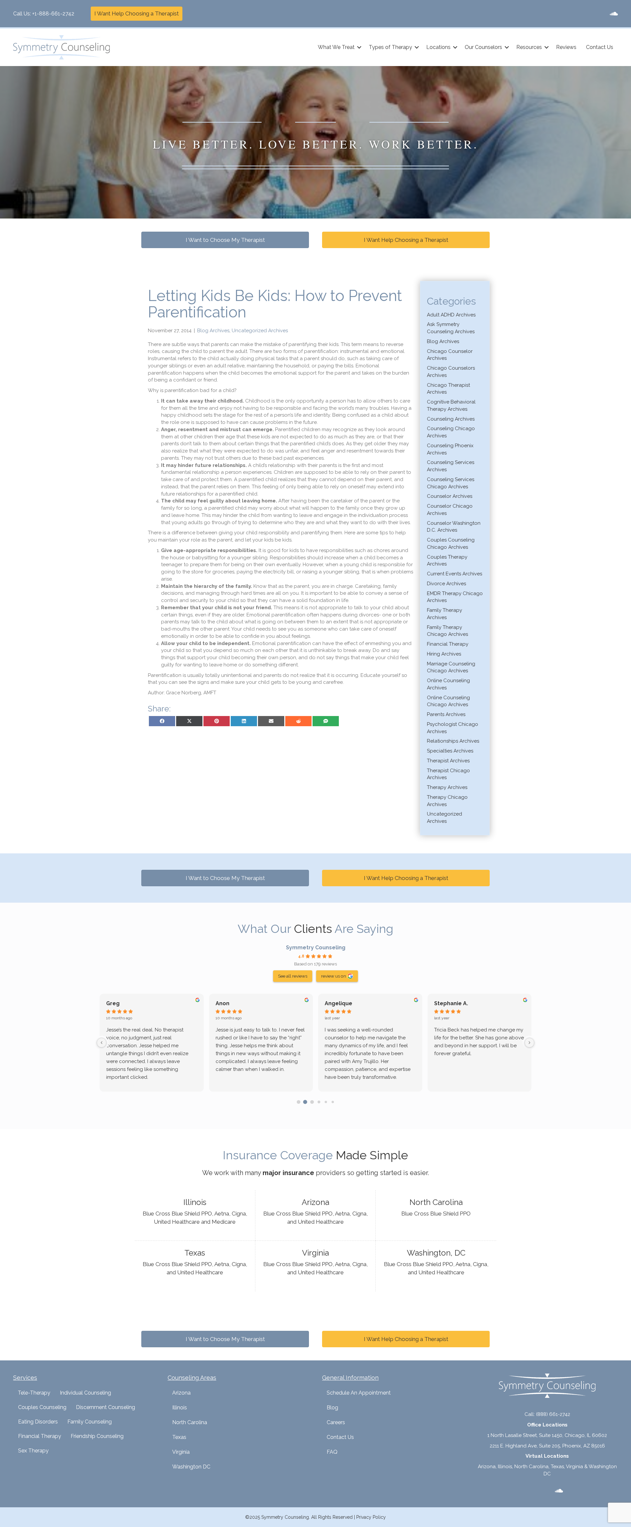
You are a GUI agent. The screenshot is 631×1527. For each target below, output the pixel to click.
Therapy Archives (447, 787)
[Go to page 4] (325, 1101)
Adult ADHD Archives (451, 315)
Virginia (181, 1452)
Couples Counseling (42, 1407)
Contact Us (599, 47)
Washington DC (191, 1467)
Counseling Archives (451, 419)
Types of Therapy (390, 47)
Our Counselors (483, 47)
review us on (333, 976)
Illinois (179, 1407)
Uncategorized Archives (260, 331)
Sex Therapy (33, 1450)
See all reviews (292, 976)
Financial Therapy (447, 644)
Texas (179, 1437)
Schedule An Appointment (359, 1393)
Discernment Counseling (105, 1407)
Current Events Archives (454, 574)
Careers (336, 1422)
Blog (332, 1407)
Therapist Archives (448, 761)
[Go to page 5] (332, 1102)
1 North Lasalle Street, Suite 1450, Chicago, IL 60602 (547, 1435)
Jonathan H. (231, 1003)
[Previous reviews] (101, 1043)
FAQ (332, 1452)
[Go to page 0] (298, 1101)
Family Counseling (89, 1422)
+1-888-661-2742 (53, 14)
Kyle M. (443, 1003)
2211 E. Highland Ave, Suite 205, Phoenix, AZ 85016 (547, 1446)
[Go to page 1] (305, 1102)
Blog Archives (213, 331)
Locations (438, 47)
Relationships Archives (453, 741)
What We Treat (336, 47)
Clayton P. (119, 1003)
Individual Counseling (85, 1393)
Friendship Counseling (97, 1436)
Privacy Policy (371, 1517)
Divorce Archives (446, 584)
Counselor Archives (449, 496)
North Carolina (189, 1422)
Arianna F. (337, 1003)
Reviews (566, 47)
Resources (529, 47)
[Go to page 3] (319, 1102)
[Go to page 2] (312, 1102)
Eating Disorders (38, 1422)
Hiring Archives (444, 654)
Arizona (181, 1393)
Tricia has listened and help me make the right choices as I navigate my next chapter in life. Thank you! (151, 1038)
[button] (359, 47)
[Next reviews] (529, 1043)
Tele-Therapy (34, 1393)
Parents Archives (446, 714)
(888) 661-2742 (553, 1414)
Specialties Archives (450, 751)
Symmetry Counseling (315, 947)
